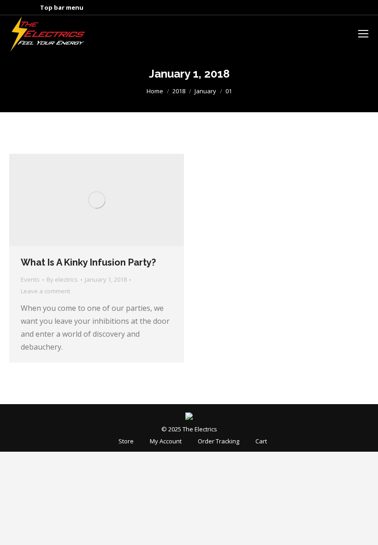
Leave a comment (45, 291)
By (62, 279)
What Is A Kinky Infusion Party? (88, 262)
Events (30, 279)
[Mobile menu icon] (363, 33)
